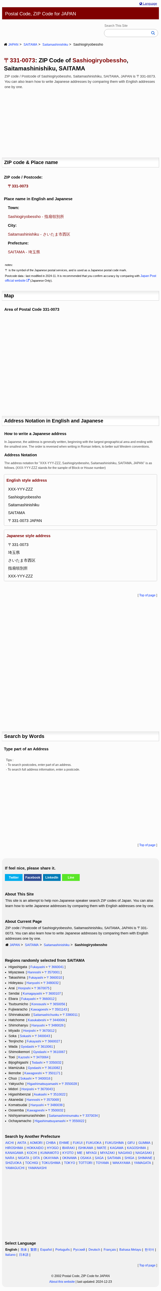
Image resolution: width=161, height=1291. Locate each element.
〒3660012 (47, 999)
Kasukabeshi (37, 1020)
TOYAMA (102, 1163)
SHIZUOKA (13, 1163)
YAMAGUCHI (14, 1168)
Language (149, 3)
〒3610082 (52, 1068)
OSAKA (85, 1158)
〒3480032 (51, 983)
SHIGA (129, 1158)
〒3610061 (45, 1046)
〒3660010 (54, 977)
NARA (9, 1158)
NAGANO (125, 1153)
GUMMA (144, 1142)
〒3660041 (56, 967)
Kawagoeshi (39, 1009)
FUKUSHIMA (114, 1142)
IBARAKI (68, 1148)
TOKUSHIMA (51, 1163)
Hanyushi (33, 983)
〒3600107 (53, 993)
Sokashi (25, 1036)
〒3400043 (42, 1036)
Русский (79, 1249)
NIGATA (23, 1158)
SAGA (99, 1158)
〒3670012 (47, 1030)
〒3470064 (40, 1057)
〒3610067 (57, 1052)
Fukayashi (37, 967)
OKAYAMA (51, 1158)
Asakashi (40, 1094)
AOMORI (36, 1142)
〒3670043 (45, 1089)
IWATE (101, 1148)
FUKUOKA (94, 1142)
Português (62, 1249)
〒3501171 (52, 1073)
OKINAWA (69, 1158)
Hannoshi (34, 972)
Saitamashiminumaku (64, 1115)
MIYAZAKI (107, 1153)
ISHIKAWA (85, 1148)
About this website (62, 1281)
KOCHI (32, 1153)
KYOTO (67, 1153)
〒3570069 (51, 1099)
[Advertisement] (80, 122)
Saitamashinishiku (55, 44)
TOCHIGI (31, 1163)
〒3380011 (70, 1014)
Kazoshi (24, 1057)
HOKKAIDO (35, 1148)
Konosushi (38, 1004)
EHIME (64, 1142)
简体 (24, 1249)
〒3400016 (42, 1078)
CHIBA (51, 1142)
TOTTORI (85, 1163)
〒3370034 (90, 1115)
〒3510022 (58, 1094)
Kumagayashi (32, 993)
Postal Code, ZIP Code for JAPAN (40, 13)
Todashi (37, 1062)
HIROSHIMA (14, 1148)
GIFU (131, 1142)
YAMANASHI (37, 1168)
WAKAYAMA (121, 1163)
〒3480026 (56, 1025)
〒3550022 (76, 1121)
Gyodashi (27, 1046)
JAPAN (13, 44)
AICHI (9, 1142)
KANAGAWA (14, 1153)
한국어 (149, 1249)
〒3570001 (52, 972)
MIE (79, 1153)
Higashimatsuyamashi (42, 1083)
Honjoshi (24, 988)
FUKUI (77, 1142)
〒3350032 (53, 1062)
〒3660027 (52, 1041)
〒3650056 (57, 1004)
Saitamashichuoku (46, 1014)
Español (46, 1249)
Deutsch (94, 1249)
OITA (36, 1158)
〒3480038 (55, 1105)
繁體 (33, 1249)
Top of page (147, 595)
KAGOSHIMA (136, 1148)
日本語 (23, 1254)
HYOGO (53, 1148)
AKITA (21, 1142)
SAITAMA (30, 44)
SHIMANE (145, 1158)
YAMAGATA (142, 1163)
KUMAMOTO (49, 1153)
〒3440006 (57, 1020)
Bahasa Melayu (130, 1249)
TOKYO (69, 1163)
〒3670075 (41, 988)
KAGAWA (116, 1148)
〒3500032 (55, 1110)
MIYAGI (91, 1153)
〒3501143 (59, 1009)
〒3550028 (69, 1083)
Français (110, 1249)
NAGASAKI (143, 1153)
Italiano (10, 1254)
